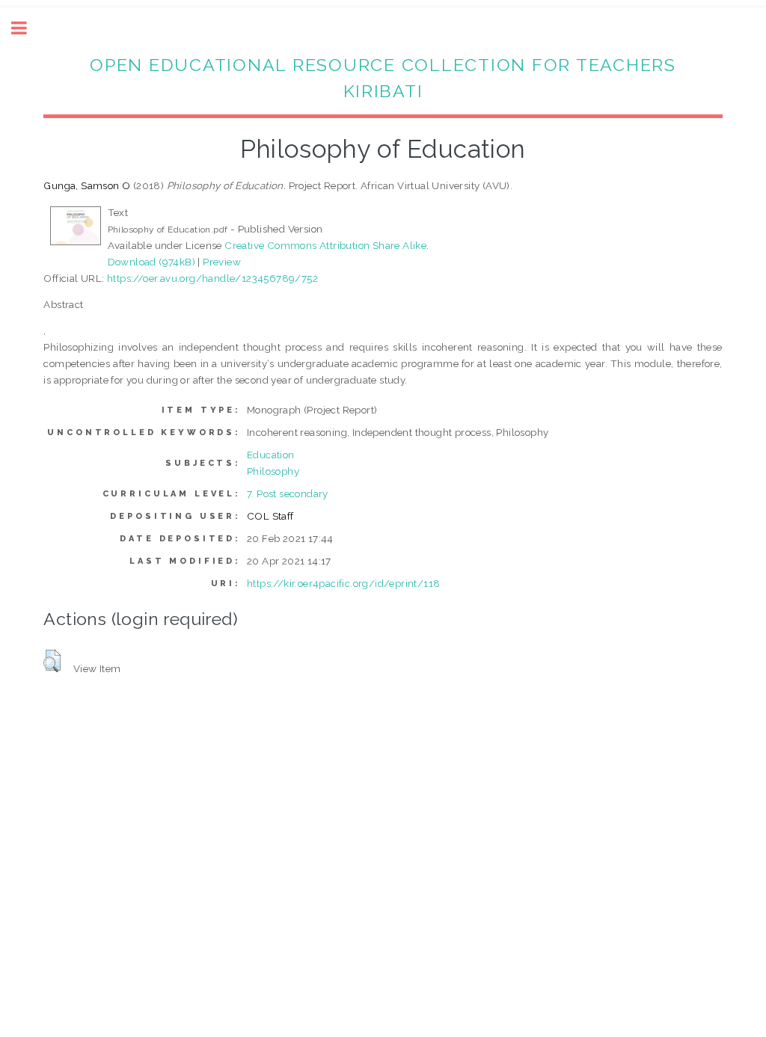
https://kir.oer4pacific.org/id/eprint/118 (343, 583)
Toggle (27, 28)
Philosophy (273, 471)
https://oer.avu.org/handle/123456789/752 (212, 278)
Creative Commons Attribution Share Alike (325, 245)
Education (271, 455)
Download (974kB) (151, 262)
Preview (222, 262)
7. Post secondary (287, 493)
